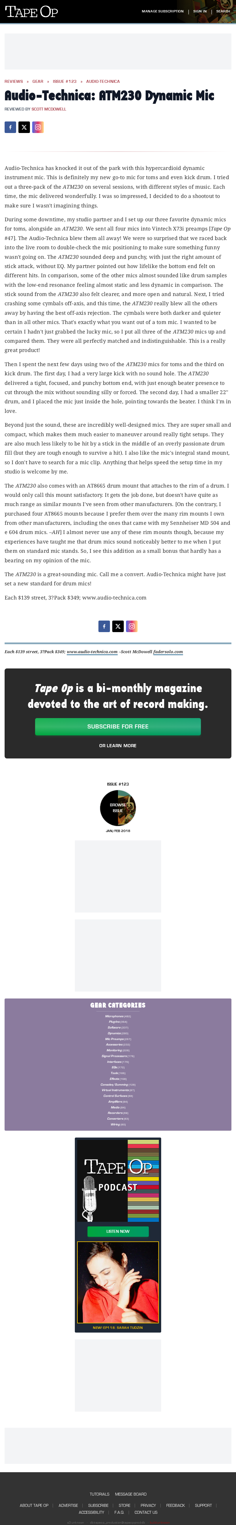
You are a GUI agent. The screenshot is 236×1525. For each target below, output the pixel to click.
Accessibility (91, 1512)
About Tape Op (34, 1505)
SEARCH (223, 11)
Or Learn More (118, 745)
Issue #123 (65, 81)
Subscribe (98, 1505)
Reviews (14, 81)
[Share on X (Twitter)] (24, 127)
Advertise (68, 1505)
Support (203, 1505)
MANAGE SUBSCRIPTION (163, 11)
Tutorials (99, 1494)
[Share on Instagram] (38, 127)
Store (124, 1505)
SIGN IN (200, 11)
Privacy (148, 1505)
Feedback (175, 1505)
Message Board (130, 1494)
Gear (38, 81)
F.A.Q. (119, 1512)
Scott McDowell (49, 109)
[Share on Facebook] (10, 127)
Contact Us (146, 1512)
